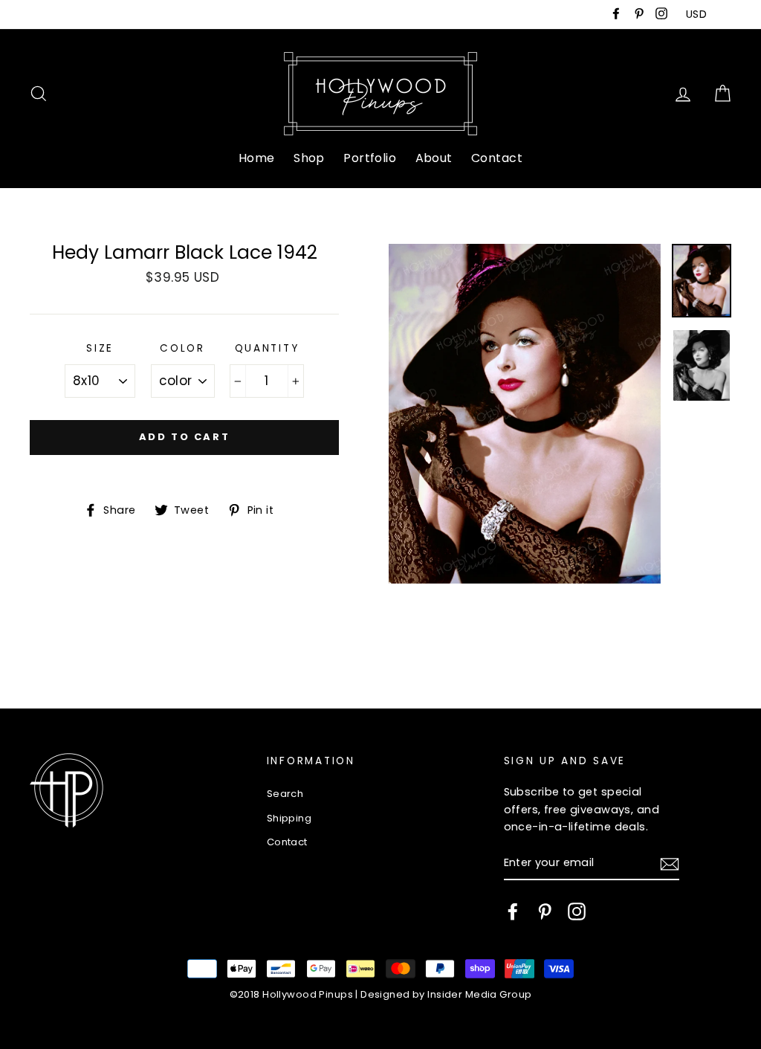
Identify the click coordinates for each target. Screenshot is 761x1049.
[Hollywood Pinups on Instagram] (577, 911)
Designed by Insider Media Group (445, 994)
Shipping (289, 818)
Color (182, 348)
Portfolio (369, 158)
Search (285, 794)
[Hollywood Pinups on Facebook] (513, 911)
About (434, 158)
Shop (309, 158)
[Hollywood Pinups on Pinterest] (545, 911)
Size (100, 348)
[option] (525, 414)
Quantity (267, 348)
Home (257, 158)
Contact (496, 158)
